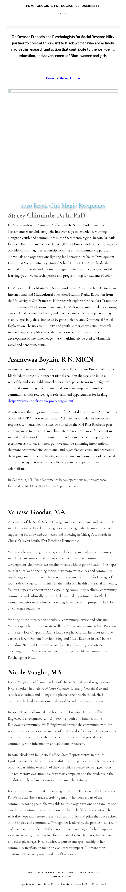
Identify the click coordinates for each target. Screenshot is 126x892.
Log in (103, 884)
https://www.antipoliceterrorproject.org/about (41, 401)
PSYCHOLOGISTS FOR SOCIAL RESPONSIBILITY (63, 6)
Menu (63, 13)
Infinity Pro (48, 884)
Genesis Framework (72, 884)
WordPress (91, 884)
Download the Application (63, 78)
